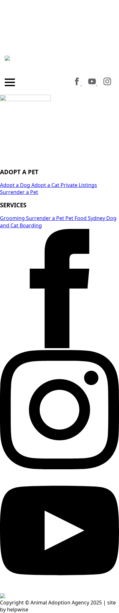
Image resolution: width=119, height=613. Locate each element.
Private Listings (78, 185)
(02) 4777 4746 (59, 65)
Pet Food (75, 218)
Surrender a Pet (19, 192)
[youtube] (92, 83)
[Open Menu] (10, 82)
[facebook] (77, 83)
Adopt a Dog (15, 185)
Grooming (12, 218)
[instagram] (107, 83)
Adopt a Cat (44, 185)
